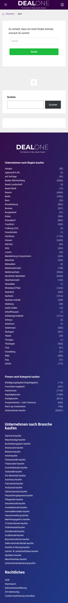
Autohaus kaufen (13, 479)
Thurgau (9, 339)
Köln (7, 248)
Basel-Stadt (10, 188)
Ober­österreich (12, 280)
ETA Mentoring (12, 592)
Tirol (7, 347)
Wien (7, 355)
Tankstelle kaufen (13, 471)
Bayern (8, 192)
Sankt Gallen (11, 308)
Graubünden (11, 232)
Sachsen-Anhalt (12, 300)
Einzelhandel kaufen (15, 531)
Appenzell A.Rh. (12, 172)
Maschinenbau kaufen (16, 559)
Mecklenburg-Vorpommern (18, 256)
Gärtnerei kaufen (13, 435)
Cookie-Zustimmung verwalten (20, 596)
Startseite (10, 14)
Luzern (8, 252)
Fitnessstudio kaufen (15, 459)
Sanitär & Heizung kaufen (17, 547)
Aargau (8, 168)
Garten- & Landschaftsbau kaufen (21, 551)
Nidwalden (10, 264)
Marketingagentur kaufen (17, 519)
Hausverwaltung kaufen (16, 515)
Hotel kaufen (11, 455)
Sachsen (9, 296)
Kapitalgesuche (12, 394)
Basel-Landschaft (13, 184)
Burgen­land (10, 212)
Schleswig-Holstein (14, 316)
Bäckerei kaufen (13, 451)
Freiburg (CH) (11, 228)
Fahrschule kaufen (14, 483)
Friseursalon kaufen (14, 463)
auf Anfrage (11, 176)
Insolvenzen (11, 390)
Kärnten (9, 244)
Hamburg (9, 236)
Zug (7, 359)
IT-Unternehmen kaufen (16, 523)
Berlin (7, 196)
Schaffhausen (12, 312)
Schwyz (8, 320)
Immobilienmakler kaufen (17, 511)
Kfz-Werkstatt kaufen (15, 475)
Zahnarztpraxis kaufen (16, 491)
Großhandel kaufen (14, 535)
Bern (7, 200)
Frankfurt (9, 224)
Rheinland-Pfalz (12, 288)
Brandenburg (11, 204)
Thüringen (10, 343)
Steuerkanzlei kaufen (15, 503)
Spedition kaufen (13, 555)
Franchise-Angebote (15, 386)
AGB (7, 580)
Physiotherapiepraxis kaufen (19, 495)
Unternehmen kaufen (15, 410)
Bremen (8, 208)
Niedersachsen (12, 272)
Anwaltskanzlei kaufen (16, 507)
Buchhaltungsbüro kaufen (18, 443)
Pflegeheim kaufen (14, 499)
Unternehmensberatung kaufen (20, 563)
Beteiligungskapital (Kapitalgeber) (21, 382)
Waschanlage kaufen (15, 439)
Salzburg (9, 304)
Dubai (8, 216)
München (9, 260)
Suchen (11, 97)
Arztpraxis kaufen (13, 487)
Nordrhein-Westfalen (15, 276)
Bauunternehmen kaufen (17, 539)
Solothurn (10, 324)
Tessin (8, 335)
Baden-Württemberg (15, 180)
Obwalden (10, 284)
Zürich (8, 363)
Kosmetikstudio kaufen (16, 467)
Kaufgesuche (11, 398)
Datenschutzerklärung (16, 588)
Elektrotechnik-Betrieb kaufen (19, 543)
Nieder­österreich (13, 268)
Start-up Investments (15, 406)
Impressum (10, 584)
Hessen (8, 240)
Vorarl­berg (10, 351)
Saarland (9, 292)
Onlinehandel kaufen (15, 527)
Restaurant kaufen (14, 447)
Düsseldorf (10, 220)
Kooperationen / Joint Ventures (20, 402)
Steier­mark (10, 328)
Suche (34, 51)
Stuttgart (9, 331)
